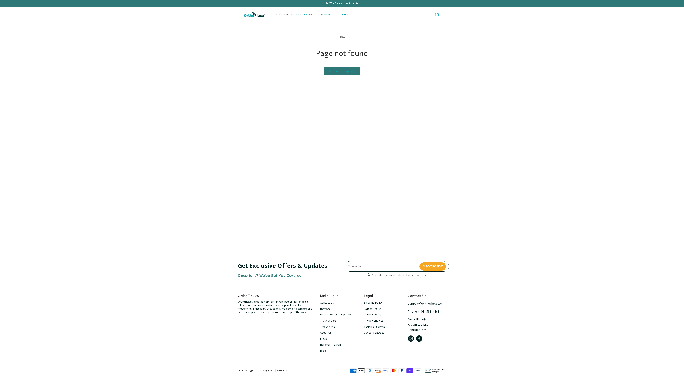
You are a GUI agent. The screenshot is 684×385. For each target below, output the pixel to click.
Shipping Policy (373, 302)
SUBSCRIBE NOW (433, 266)
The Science (327, 326)
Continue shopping (342, 71)
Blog (323, 350)
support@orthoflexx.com (425, 304)
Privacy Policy (372, 314)
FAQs (323, 338)
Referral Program (331, 344)
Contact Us (327, 302)
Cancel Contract (374, 332)
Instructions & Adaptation (336, 314)
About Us (326, 332)
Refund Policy (372, 308)
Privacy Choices (374, 320)
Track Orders (328, 320)
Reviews (325, 308)
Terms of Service (374, 326)
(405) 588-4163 (428, 312)
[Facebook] (419, 339)
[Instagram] (411, 339)
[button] (282, 14)
